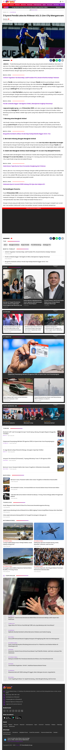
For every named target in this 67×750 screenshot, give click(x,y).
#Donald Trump (28, 423)
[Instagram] (13, 711)
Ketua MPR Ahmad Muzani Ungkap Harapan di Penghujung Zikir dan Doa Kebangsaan (33, 638)
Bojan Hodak (25, 245)
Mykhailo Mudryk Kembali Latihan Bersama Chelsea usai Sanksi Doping (29, 632)
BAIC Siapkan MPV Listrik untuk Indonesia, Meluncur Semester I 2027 (15, 398)
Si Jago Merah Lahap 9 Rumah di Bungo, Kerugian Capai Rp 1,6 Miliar (23, 450)
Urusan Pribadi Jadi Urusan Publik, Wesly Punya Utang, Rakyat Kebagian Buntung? (54, 302)
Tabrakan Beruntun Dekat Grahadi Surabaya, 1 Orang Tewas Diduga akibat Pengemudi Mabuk (37, 495)
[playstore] (17, 719)
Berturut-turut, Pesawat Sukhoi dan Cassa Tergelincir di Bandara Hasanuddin (26, 467)
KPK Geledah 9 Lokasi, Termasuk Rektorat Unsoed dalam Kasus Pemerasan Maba (35, 487)
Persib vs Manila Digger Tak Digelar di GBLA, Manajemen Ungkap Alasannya (28, 103)
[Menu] (4, 1)
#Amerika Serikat (49, 423)
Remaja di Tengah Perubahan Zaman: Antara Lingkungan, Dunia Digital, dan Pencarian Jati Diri (12, 304)
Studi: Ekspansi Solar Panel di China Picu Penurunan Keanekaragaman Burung (26, 505)
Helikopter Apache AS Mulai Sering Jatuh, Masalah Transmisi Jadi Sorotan (46, 543)
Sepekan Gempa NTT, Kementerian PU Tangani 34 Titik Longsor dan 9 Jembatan (54, 328)
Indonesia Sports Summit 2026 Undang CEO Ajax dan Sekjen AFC (24, 184)
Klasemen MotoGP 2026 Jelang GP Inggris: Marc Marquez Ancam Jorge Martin (31, 672)
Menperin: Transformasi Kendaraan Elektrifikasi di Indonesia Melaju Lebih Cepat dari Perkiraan (33, 618)
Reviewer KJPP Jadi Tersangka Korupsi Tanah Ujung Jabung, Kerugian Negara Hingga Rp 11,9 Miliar (29, 433)
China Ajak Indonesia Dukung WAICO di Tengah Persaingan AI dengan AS (24, 515)
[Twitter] (53, 60)
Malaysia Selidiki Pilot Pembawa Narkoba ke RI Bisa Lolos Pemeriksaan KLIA (30, 659)
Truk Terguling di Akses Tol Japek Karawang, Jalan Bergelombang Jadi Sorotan (32, 679)
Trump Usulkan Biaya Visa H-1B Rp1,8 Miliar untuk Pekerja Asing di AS (17, 543)
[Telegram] (59, 60)
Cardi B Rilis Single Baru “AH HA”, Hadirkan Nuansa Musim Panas (27, 665)
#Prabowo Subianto (9, 423)
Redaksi (5, 19)
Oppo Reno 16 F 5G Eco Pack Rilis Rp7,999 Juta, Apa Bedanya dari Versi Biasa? (31, 625)
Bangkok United (14, 245)
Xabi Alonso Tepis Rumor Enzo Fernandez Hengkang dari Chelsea (24, 166)
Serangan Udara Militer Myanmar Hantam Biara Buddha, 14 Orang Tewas (17, 568)
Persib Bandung (36, 245)
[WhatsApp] (56, 60)
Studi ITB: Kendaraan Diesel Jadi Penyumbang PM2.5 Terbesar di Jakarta (48, 398)
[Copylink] (62, 60)
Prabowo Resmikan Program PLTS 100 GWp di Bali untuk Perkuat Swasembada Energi (12, 328)
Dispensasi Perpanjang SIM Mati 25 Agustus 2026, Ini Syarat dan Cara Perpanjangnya (33, 374)
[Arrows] (4, 282)
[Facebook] (51, 60)
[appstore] (7, 719)
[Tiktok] (19, 711)
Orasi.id (17, 745)
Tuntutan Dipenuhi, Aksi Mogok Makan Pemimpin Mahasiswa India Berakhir (48, 568)
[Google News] (22, 711)
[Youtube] (16, 711)
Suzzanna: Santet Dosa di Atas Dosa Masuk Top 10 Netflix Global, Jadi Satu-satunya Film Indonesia (35, 652)
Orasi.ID (5, 12)
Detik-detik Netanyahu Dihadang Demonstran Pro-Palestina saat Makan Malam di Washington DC (33, 645)
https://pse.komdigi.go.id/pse (15, 741)
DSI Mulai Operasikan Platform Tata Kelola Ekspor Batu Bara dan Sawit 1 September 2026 (33, 328)
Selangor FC (47, 245)
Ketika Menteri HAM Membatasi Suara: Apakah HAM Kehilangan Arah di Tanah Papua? (33, 302)
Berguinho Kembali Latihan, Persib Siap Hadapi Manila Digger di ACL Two (26, 134)
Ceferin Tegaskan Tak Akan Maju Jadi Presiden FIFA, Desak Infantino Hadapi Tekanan (31, 77)
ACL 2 (5, 245)
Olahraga (13, 12)
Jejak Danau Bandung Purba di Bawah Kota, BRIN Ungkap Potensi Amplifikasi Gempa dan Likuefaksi (32, 510)
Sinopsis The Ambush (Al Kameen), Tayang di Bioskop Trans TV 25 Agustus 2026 (27, 458)
